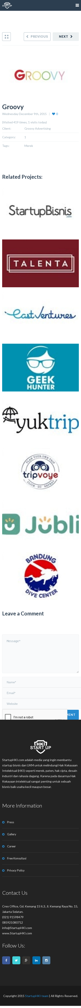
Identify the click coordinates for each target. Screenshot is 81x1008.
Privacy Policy (16, 870)
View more (40, 211)
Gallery (11, 834)
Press (10, 822)
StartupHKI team (36, 996)
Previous (39, 36)
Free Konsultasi (16, 858)
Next (63, 36)
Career (11, 846)
